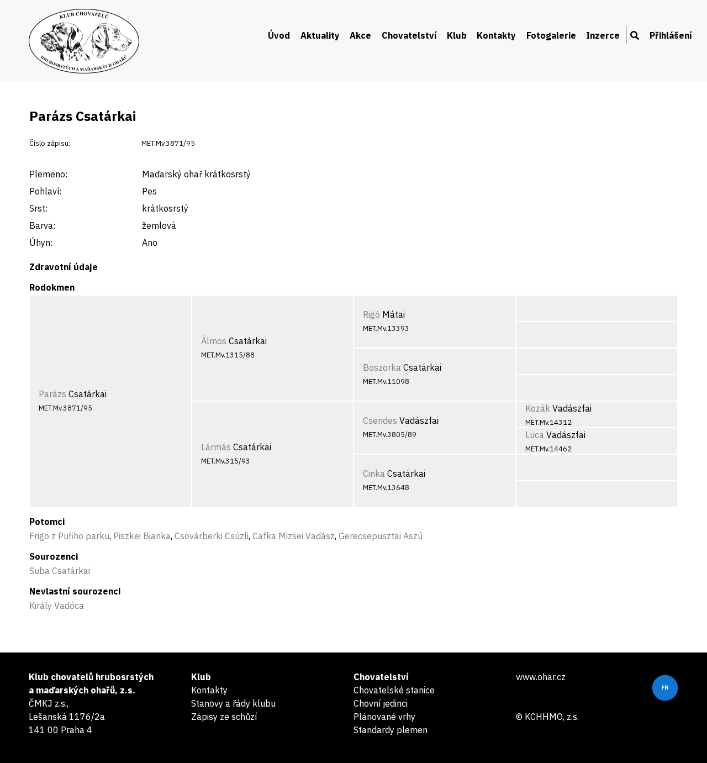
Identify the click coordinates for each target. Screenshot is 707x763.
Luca (534, 434)
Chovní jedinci (381, 703)
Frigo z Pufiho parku (69, 535)
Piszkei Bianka (142, 535)
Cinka (374, 473)
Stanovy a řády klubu (233, 703)
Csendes (380, 420)
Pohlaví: (45, 191)
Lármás (216, 446)
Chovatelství (409, 35)
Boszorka (382, 367)
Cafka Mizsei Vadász (293, 535)
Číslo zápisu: (49, 143)
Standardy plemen (391, 729)
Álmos (213, 340)
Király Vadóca (56, 605)
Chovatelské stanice (394, 690)
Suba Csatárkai (59, 570)
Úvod (279, 35)
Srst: (38, 208)
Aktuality (320, 35)
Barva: (42, 225)
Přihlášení (671, 35)
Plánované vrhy (384, 716)
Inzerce (603, 35)
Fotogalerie (551, 35)
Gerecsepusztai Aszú (381, 535)
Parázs (52, 393)
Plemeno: (48, 174)
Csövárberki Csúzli (212, 535)
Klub (457, 35)
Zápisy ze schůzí (224, 716)
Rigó (371, 314)
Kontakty (496, 35)
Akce (360, 35)
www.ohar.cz (541, 676)
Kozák (537, 408)
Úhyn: (40, 242)
